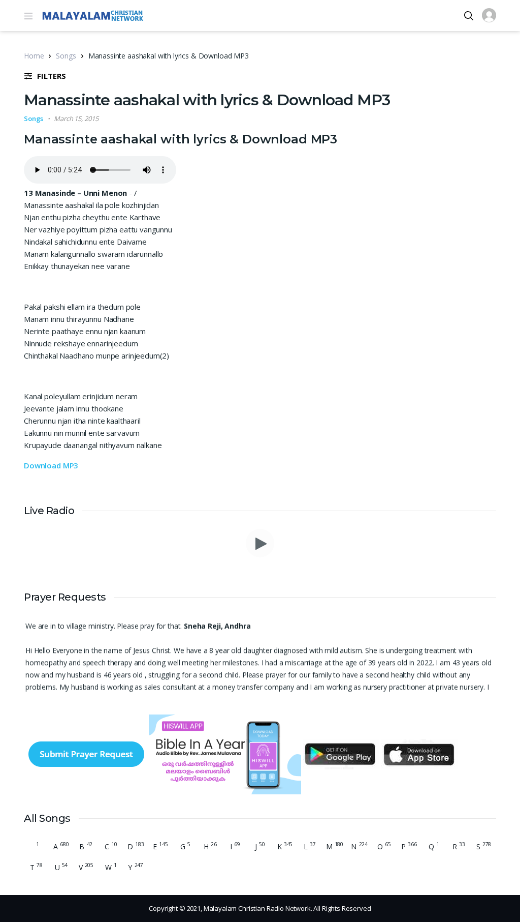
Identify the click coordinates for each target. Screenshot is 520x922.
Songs (66, 56)
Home (34, 56)
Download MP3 (51, 465)
